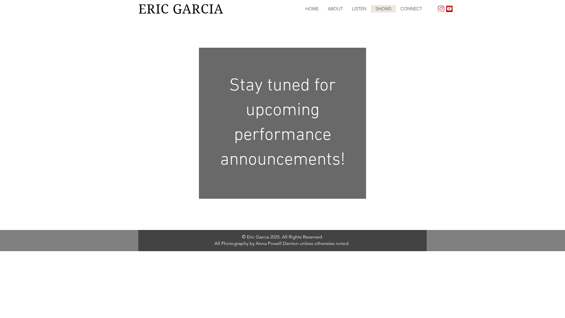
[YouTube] (449, 9)
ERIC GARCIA (181, 9)
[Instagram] (441, 9)
